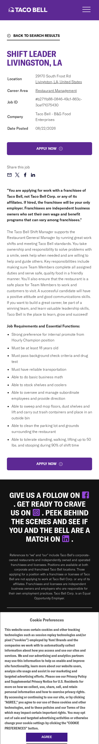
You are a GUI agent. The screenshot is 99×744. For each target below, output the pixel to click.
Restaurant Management (56, 90)
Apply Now (46, 464)
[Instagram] (37, 513)
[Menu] (86, 10)
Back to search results (36, 35)
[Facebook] (86, 495)
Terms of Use (76, 707)
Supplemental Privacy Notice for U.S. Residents (45, 681)
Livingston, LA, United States (58, 81)
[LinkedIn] (66, 539)
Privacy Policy (77, 676)
